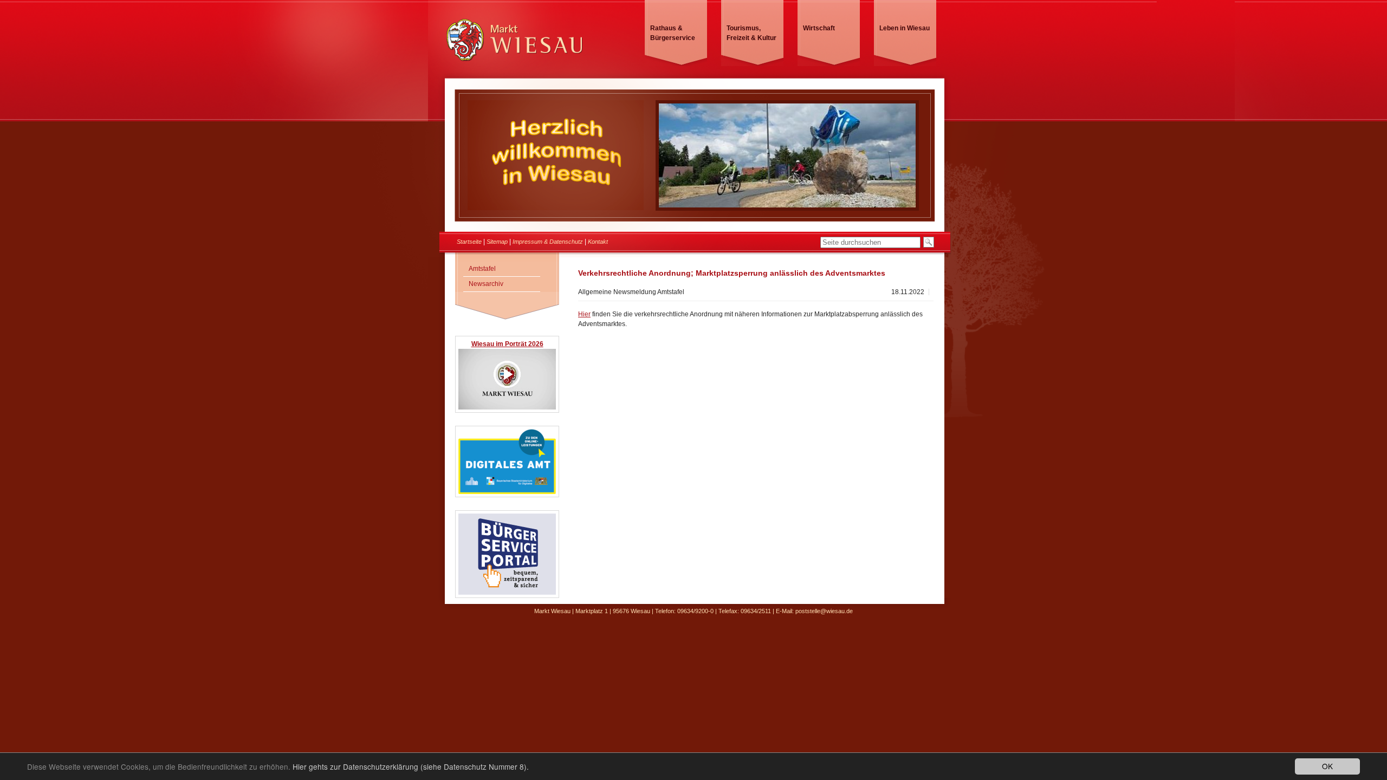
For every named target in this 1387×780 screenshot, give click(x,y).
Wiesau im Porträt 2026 (507, 344)
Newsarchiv (486, 284)
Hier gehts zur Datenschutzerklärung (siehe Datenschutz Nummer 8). (411, 766)
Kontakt (598, 241)
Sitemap (497, 241)
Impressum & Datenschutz (548, 241)
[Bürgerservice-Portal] (507, 593)
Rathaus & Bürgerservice (672, 33)
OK (1327, 765)
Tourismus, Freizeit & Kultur (751, 33)
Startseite (469, 241)
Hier (584, 314)
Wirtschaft (819, 28)
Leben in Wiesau (904, 28)
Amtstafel (482, 268)
